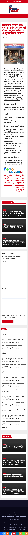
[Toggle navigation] (15, 16)
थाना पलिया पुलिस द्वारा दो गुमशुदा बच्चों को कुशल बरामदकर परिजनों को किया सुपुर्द (13, 227)
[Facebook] (5, 169)
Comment (4, 261)
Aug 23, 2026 (7, 450)
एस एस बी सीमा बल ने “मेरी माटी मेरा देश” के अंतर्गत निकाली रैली (14, 522)
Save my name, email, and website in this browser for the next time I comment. (13, 316)
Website (4, 305)
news (5, 224)
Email (4, 297)
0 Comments (16, 450)
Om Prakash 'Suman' (17, 215)
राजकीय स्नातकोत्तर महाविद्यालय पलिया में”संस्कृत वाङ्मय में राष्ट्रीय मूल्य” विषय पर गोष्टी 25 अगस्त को (13, 213)
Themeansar (24, 508)
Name (4, 288)
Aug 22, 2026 (7, 464)
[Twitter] (10, 169)
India (15, 519)
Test (18, 519)
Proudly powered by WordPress (7, 508)
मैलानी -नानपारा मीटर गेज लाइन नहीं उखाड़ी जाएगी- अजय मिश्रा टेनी (14, 524)
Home (14, 512)
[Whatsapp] (7, 169)
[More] (12, 169)
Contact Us (11, 519)
